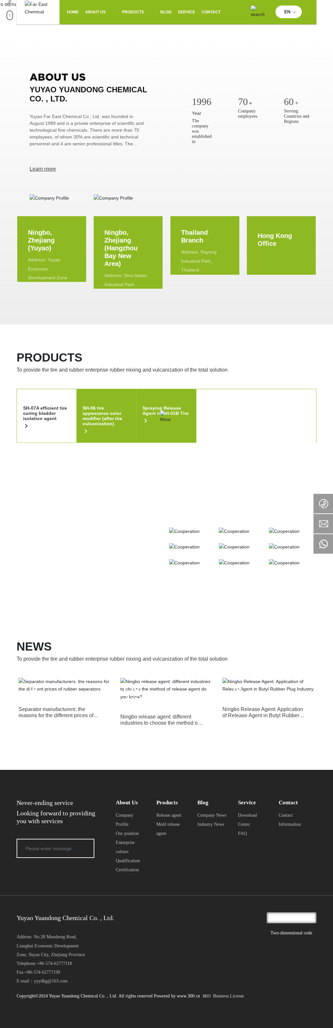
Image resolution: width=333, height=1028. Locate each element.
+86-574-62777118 (54, 963)
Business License (228, 996)
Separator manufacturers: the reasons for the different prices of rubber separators (56, 715)
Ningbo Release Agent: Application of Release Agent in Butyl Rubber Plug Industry (262, 715)
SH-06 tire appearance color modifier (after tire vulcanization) (102, 415)
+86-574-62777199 (42, 972)
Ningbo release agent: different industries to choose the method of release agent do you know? (159, 723)
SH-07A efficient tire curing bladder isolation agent (45, 413)
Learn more (43, 169)
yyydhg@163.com (51, 981)
